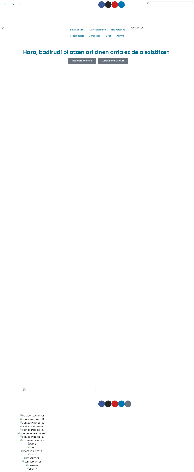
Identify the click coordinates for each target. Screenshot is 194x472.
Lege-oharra (105, 389)
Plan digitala (128, 393)
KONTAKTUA (137, 27)
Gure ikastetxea (97, 29)
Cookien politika (146, 389)
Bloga (108, 35)
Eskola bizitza (77, 35)
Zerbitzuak (94, 35)
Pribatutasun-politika (125, 389)
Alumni (120, 35)
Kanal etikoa (162, 389)
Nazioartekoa (118, 29)
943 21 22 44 (56, 2)
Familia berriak (76, 29)
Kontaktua (141, 393)
